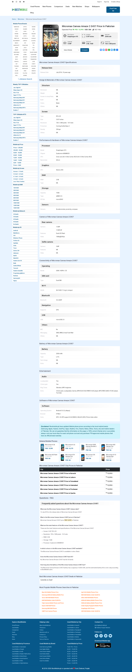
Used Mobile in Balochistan (19, 656)
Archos (25, 57)
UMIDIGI (34, 70)
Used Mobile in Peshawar (74, 632)
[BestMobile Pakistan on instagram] (16, 2)
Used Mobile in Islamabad (19, 647)
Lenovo (25, 40)
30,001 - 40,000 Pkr (72, 656)
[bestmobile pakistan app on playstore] (107, 645)
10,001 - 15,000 (17, 160)
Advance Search (26, 79)
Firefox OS (16, 240)
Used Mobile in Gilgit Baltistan (20, 663)
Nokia (33, 29)
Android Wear (17, 265)
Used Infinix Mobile (45, 658)
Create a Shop (115, 2)
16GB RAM (16, 208)
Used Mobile (15, 627)
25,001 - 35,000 (17, 155)
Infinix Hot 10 (17, 105)
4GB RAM (16, 195)
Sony (25, 31)
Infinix (16, 33)
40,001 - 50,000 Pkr (72, 654)
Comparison (58, 6)
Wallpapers (96, 6)
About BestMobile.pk (45, 625)
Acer (16, 57)
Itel (34, 50)
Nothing (16, 54)
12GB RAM (16, 205)
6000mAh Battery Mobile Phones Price (91, 600)
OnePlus (16, 38)
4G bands (15, 219)
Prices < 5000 (17, 165)
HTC (16, 31)
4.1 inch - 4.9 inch (18, 176)
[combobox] (71, 50)
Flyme (15, 280)
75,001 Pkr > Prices (72, 647)
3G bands (15, 216)
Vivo (33, 36)
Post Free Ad (113, 10)
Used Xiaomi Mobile (45, 651)
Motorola (25, 38)
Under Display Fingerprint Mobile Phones (92, 605)
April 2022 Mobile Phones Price (89, 592)
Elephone (33, 54)
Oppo (24, 36)
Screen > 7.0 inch (18, 171)
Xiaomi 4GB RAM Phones (48, 605)
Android (15, 230)
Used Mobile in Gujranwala (74, 639)
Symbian (15, 243)
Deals (68, 6)
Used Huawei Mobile (45, 656)
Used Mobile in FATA (17, 660)
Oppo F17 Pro (17, 95)
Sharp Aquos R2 (17, 90)
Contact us (43, 634)
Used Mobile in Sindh (17, 651)
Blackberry (16, 233)
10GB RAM (16, 203)
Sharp (16, 50)
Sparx (33, 68)
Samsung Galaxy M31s (19, 107)
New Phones (47, 6)
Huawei (25, 29)
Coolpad (33, 66)
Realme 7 (16, 110)
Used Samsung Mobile (46, 647)
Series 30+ (16, 250)
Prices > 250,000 (18, 147)
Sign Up (106, 2)
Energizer (25, 68)
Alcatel (34, 40)
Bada (14, 263)
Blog (32, 13)
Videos (41, 630)
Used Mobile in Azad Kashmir (20, 658)
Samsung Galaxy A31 (19, 102)
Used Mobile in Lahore (73, 627)
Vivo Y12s (16, 92)
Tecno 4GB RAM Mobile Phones (50, 597)
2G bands (15, 214)
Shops (87, 6)
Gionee (25, 75)
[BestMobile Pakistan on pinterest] (20, 2)
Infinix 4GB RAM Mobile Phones (89, 597)
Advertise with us (44, 632)
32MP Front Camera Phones (49, 611)
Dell (16, 75)
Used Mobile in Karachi (73, 625)
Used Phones (35, 6)
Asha (14, 245)
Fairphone (25, 66)
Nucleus (15, 275)
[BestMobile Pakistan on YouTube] (24, 2)
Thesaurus (42, 627)
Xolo (16, 59)
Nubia (25, 54)
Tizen (15, 248)
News (13, 639)
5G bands (15, 221)
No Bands (16, 224)
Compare (85, 50)
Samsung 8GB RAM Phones (49, 608)
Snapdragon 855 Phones (88, 608)
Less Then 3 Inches (18, 181)
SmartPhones (15, 625)
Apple (25, 26)
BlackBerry (16, 40)
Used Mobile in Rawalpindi (74, 630)
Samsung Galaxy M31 (19, 97)
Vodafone (25, 45)
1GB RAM (16, 188)
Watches (14, 634)
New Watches (77, 6)
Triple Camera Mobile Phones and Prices (53, 603)
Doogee (25, 64)
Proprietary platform (19, 273)
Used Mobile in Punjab (18, 649)
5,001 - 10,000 (17, 162)
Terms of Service (44, 639)
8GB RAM (16, 200)
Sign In (99, 2)
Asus (33, 43)
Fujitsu (25, 73)
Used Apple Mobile (44, 649)
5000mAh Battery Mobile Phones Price (91, 603)
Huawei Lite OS (17, 260)
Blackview (33, 57)
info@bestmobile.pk (101, 625)
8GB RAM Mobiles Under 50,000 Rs (90, 595)
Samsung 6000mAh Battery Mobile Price (53, 595)
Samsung (16, 26)
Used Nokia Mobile (44, 654)
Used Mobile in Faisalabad (74, 634)
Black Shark (33, 52)
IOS (14, 235)
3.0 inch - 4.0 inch (18, 179)
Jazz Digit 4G (16, 87)
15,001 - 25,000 (17, 157)
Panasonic (33, 59)
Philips (34, 73)
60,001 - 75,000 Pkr (72, 649)
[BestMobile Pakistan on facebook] (13, 2)
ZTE (25, 43)
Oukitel (16, 61)
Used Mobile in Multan (73, 637)
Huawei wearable (18, 270)
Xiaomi (33, 26)
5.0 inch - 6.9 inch (18, 174)
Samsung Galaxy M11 (19, 100)
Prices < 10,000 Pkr (72, 663)
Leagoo (25, 61)
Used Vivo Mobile (44, 660)
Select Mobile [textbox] (68, 50)
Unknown (15, 253)
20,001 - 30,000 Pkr (72, 658)
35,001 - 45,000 (17, 152)
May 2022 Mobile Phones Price (50, 592)
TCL (33, 45)
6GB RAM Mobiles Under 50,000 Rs (51, 600)
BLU (33, 47)
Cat (16, 64)
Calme (16, 70)
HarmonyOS (16, 278)
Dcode (16, 73)
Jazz (25, 47)
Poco (25, 52)
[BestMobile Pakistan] (19, 9)
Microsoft (16, 45)
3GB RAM (16, 193)
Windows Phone (17, 238)
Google (34, 38)
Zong (16, 47)
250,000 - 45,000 (17, 150)
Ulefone (25, 50)
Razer (25, 59)
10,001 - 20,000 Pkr (72, 660)
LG (33, 31)
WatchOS (15, 258)
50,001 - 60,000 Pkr (72, 651)
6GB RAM (16, 198)
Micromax (21, 19)
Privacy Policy (43, 637)
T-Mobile (16, 66)
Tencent (15, 268)
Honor (16, 29)
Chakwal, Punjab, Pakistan (103, 627)
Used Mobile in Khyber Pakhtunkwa (21, 654)
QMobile (25, 33)
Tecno (16, 36)
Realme (34, 33)
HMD (25, 70)
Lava (33, 61)
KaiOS (15, 255)
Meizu (16, 43)
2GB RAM (16, 190)
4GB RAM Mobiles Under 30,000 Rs (90, 611)
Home (14, 19)
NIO (16, 68)
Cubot (33, 64)
